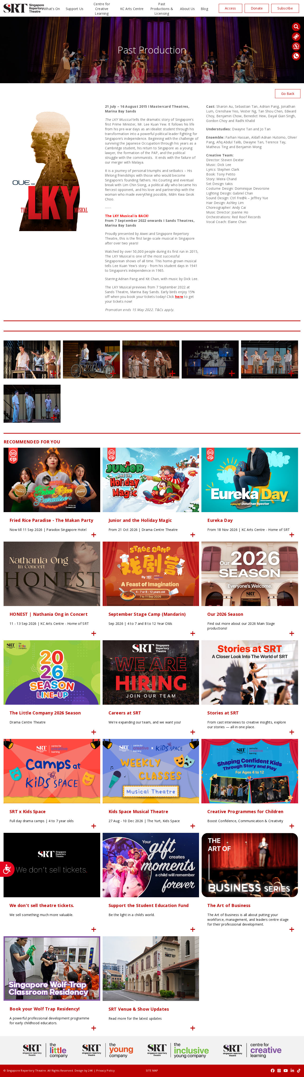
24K (90, 1070)
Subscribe (285, 8)
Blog (204, 8)
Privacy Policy (105, 1070)
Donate (257, 8)
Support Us (75, 8)
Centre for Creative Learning (102, 9)
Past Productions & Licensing (161, 9)
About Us (187, 8)
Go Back (287, 93)
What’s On (52, 8)
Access (230, 8)
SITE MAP (152, 1070)
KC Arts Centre (132, 8)
